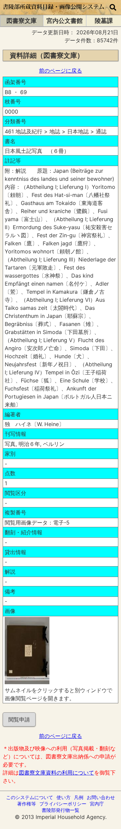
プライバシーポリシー (62, 803)
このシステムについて (29, 797)
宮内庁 (97, 803)
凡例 (78, 797)
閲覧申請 (19, 719)
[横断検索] (113, 7)
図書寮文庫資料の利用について (56, 772)
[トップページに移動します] (54, 11)
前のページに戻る (60, 70)
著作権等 (26, 803)
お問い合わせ (101, 797)
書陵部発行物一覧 (60, 810)
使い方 (63, 797)
